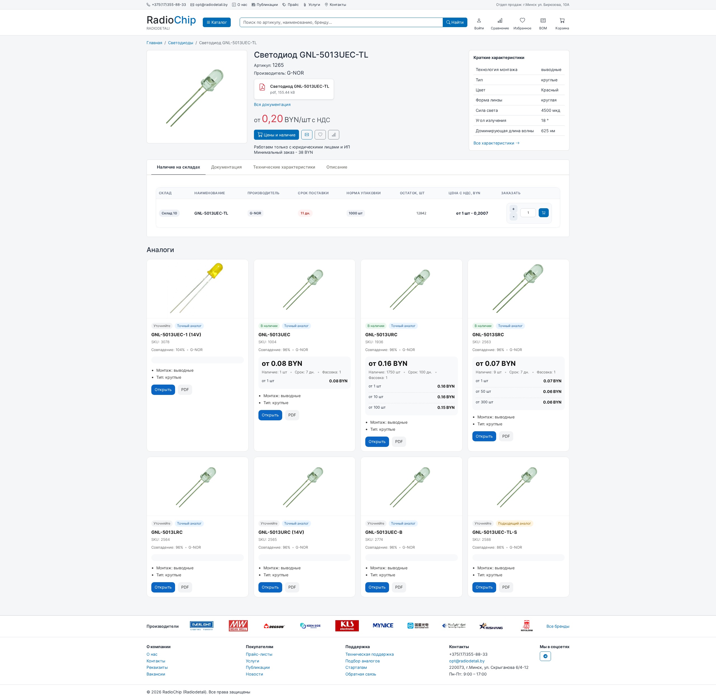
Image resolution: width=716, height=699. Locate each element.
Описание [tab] (336, 167)
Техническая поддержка (369, 654)
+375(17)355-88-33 (169, 5)
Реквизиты (157, 667)
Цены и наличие (279, 134)
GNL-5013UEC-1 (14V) (176, 334)
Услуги (314, 5)
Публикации (267, 5)
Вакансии (156, 674)
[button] (479, 20)
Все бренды (558, 626)
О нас (242, 5)
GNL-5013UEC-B (383, 532)
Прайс (293, 5)
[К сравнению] (333, 134)
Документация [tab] (226, 167)
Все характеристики (494, 143)
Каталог (218, 22)
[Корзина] (562, 20)
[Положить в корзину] (544, 212)
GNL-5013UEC (274, 334)
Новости (254, 674)
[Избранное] (522, 20)
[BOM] (543, 20)
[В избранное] (320, 134)
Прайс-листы (259, 654)
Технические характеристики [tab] (284, 167)
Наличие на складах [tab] (178, 167)
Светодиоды (180, 42)
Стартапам (356, 667)
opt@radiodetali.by (212, 5)
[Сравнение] (500, 20)
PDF (185, 389)
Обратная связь (360, 674)
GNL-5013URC (381, 334)
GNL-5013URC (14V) (281, 532)
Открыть (163, 389)
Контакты (338, 5)
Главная (154, 42)
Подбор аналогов (362, 660)
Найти (457, 22)
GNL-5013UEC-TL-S (494, 532)
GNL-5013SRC (488, 334)
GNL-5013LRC (167, 532)
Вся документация (272, 104)
